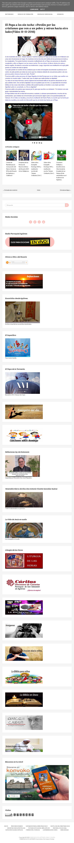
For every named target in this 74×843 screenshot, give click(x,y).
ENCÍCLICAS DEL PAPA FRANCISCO (60, 826)
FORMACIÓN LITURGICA (33, 830)
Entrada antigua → (65, 190)
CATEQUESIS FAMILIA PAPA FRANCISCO (37, 826)
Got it (42, 9)
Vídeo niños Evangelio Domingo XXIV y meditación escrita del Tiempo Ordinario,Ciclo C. (36, 169)
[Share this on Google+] (37, 143)
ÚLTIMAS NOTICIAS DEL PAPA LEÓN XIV (39, 828)
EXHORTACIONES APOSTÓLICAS (16, 828)
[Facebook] (30, 221)
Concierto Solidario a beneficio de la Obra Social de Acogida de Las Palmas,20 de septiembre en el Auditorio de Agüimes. (61, 171)
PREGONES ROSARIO (17, 826)
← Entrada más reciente (10, 190)
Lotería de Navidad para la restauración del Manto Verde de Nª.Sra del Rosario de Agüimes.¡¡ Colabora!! (11, 169)
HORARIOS (60, 14)
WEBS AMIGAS (65, 830)
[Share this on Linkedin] (41, 143)
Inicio (38, 190)
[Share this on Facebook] (32, 143)
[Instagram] (39, 221)
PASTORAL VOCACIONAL (60, 828)
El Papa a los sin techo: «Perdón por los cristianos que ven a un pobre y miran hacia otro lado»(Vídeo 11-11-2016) (36, 28)
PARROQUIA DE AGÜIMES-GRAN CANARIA (42, 837)
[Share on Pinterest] (39, 143)
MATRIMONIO (9, 14)
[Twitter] (34, 221)
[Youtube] (43, 221)
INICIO (6, 826)
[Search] (67, 205)
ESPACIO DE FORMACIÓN (25, 14)
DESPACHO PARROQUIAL (45, 14)
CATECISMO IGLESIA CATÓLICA (14, 830)
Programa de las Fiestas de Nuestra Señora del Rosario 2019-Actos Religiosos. (24, 167)
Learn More (34, 9)
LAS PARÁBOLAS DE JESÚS (50, 830)
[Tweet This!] (34, 143)
